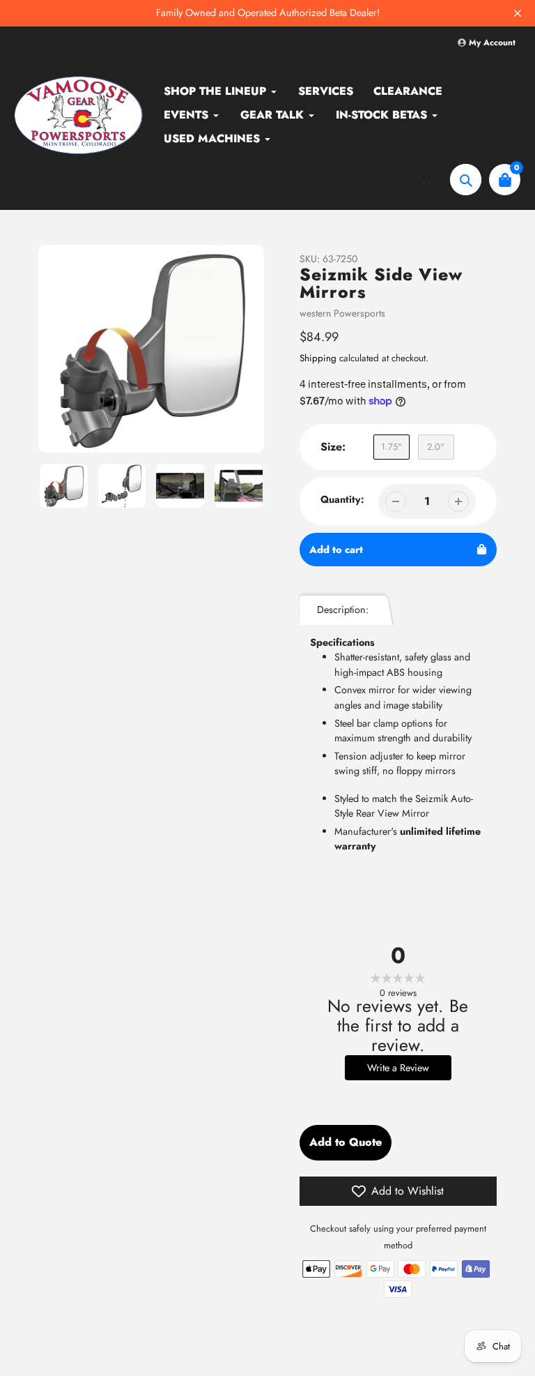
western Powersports (342, 313)
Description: (343, 610)
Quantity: (342, 499)
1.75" (391, 446)
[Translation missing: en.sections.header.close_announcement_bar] (518, 13)
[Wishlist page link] (434, 180)
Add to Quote (345, 1142)
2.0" (435, 446)
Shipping (318, 358)
